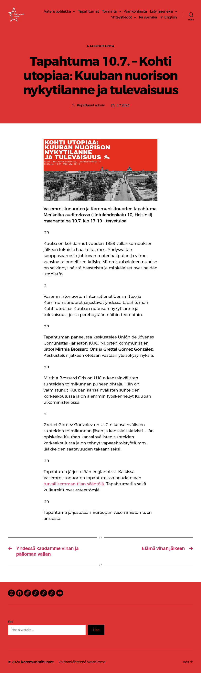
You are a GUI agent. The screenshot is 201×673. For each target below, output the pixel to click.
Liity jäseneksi (161, 11)
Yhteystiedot (121, 17)
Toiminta (109, 11)
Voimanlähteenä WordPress (81, 662)
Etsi (10, 622)
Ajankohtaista (135, 11)
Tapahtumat (88, 11)
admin (100, 105)
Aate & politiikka (57, 11)
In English (168, 17)
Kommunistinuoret (37, 662)
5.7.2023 (122, 105)
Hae (96, 630)
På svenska (148, 17)
